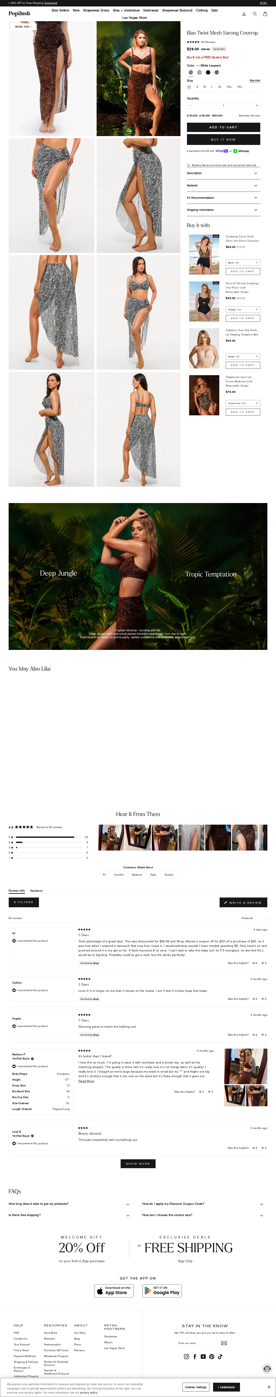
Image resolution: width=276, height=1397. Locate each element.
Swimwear (150, 10)
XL (220, 86)
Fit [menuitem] (104, 874)
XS (189, 86)
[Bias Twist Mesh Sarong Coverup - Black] (29, 769)
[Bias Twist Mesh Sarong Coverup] (42, 722)
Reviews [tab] (17, 891)
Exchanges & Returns (22, 1369)
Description (194, 173)
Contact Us (20, 1338)
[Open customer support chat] (267, 1369)
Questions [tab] (36, 891)
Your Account (22, 1344)
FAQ (16, 1332)
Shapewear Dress (96, 10)
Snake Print (199, 72)
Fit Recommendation (200, 197)
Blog (77, 1338)
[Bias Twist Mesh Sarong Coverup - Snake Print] (22, 769)
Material (192, 185)
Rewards (49, 1338)
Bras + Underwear (126, 10)
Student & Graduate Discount (56, 1363)
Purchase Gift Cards (56, 1350)
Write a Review (247, 903)
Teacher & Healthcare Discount (56, 1372)
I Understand (226, 1387)
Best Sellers (61, 10)
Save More (50, 1332)
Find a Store (21, 1350)
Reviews (79, 1350)
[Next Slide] (263, 838)
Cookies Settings (196, 1387)
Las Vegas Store (134, 17)
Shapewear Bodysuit (177, 10)
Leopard (216, 72)
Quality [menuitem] (169, 874)
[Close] (269, 1387)
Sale (214, 10)
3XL (239, 86)
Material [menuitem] (137, 874)
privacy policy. (89, 1392)
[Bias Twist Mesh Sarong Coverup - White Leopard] (16, 769)
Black (208, 72)
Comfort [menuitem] (119, 874)
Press (77, 1344)
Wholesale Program (56, 1356)
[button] (51, 195)
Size (223, 80)
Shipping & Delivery (26, 1362)
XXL (229, 86)
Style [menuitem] (153, 874)
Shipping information (200, 209)
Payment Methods (25, 1356)
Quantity (193, 98)
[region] (182, 838)
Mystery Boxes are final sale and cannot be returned (223, 165)
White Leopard (190, 72)
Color (204, 65)
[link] (19, 13)
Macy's (108, 1342)
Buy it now (223, 139)
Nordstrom (110, 1336)
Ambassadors (52, 1344)
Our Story (80, 1332)
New (76, 10)
